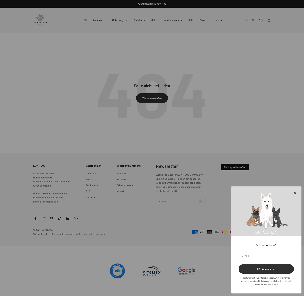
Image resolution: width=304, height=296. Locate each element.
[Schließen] (294, 192)
